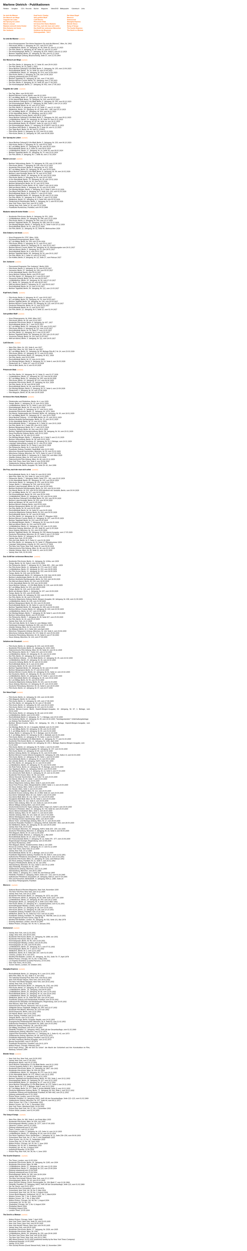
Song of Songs (72, 26)
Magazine (44, 8)
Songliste (14, 8)
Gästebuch (75, 8)
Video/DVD (54, 8)
